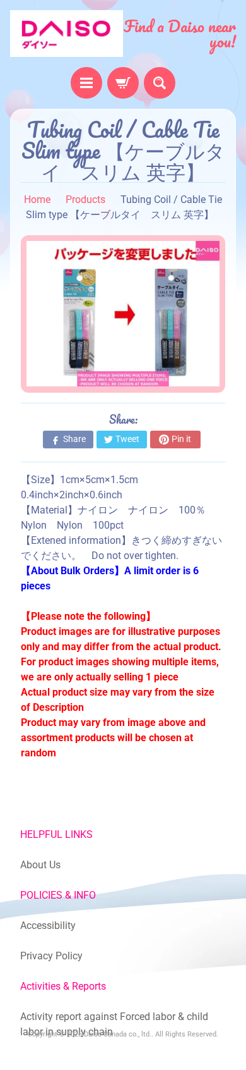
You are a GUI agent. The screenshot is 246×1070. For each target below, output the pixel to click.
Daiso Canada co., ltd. (117, 1034)
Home (37, 200)
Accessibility (48, 925)
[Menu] (86, 83)
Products (85, 200)
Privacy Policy (51, 956)
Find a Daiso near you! (180, 33)
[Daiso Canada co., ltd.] (66, 33)
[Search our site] (159, 83)
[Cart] (123, 83)
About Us (40, 865)
